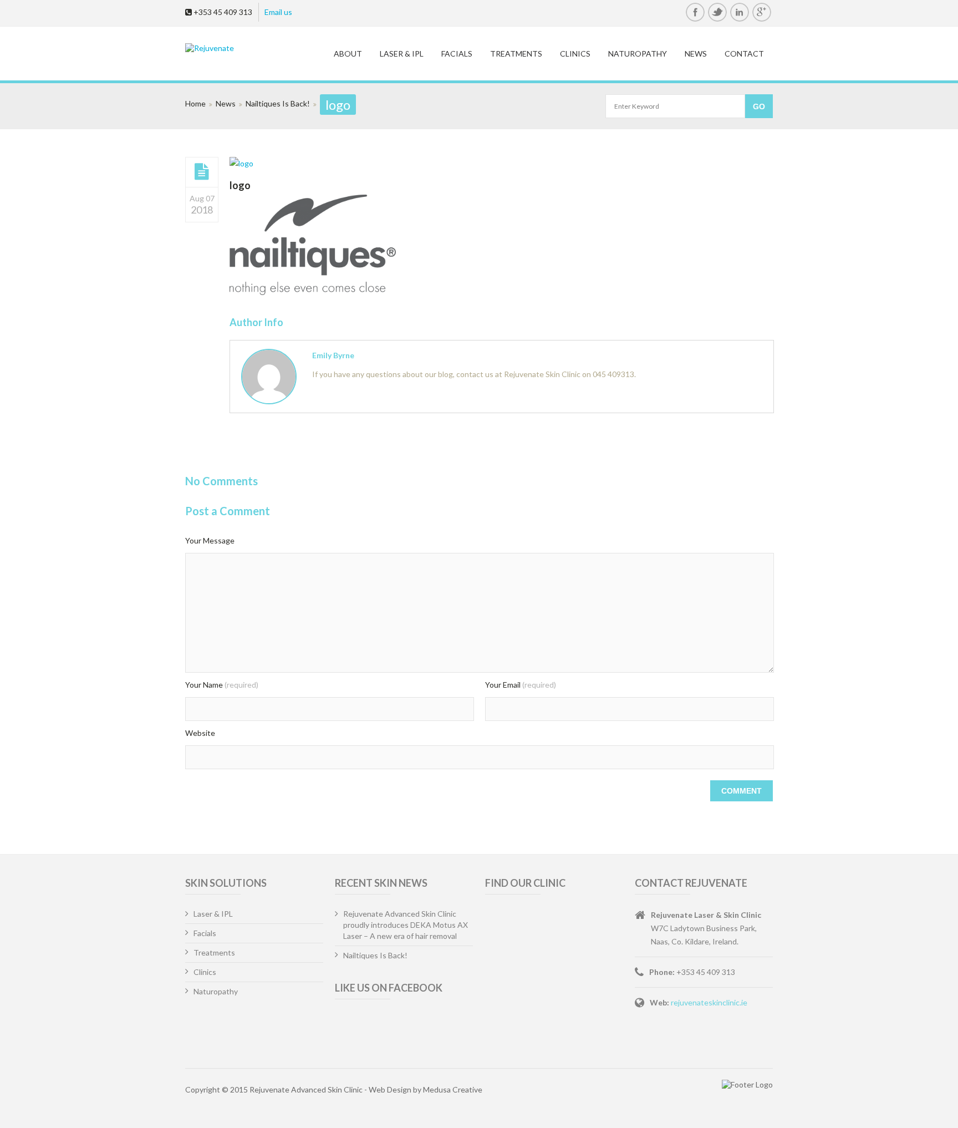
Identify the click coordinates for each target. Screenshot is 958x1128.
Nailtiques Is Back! (278, 103)
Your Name (221, 684)
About (348, 53)
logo (240, 185)
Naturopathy (637, 53)
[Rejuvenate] (249, 48)
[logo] (202, 172)
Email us (278, 12)
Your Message (210, 540)
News (696, 53)
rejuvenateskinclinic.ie (709, 1002)
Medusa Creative (452, 1089)
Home (195, 103)
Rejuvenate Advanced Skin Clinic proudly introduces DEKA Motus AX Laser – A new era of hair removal (405, 925)
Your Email (520, 684)
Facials (456, 53)
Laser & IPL (402, 53)
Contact (744, 53)
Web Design (390, 1089)
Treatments (516, 53)
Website (200, 733)
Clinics (575, 53)
